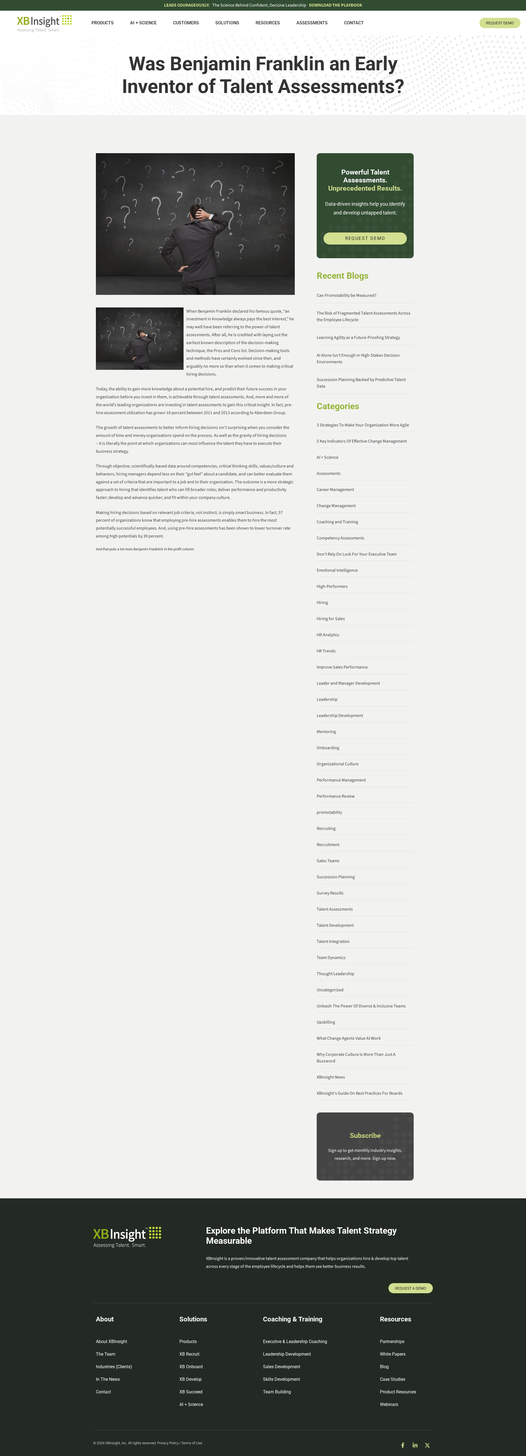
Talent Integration (333, 941)
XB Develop (190, 1379)
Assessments (312, 22)
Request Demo (365, 238)
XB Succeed (190, 1391)
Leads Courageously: (187, 5)
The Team (105, 1354)
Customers (186, 22)
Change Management (336, 506)
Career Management (335, 490)
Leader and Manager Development (348, 683)
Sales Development (281, 1366)
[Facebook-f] (402, 1445)
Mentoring (326, 732)
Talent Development (335, 925)
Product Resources (398, 1391)
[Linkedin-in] (415, 1445)
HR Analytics (328, 635)
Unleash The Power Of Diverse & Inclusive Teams (361, 1006)
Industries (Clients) (114, 1366)
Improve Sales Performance (342, 667)
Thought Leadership (335, 974)
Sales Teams (328, 861)
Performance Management (341, 780)
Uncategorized (330, 990)
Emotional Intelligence (337, 570)
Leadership (327, 699)
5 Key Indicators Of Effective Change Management (362, 441)
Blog (384, 1366)
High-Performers (332, 586)
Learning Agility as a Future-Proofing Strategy (358, 338)
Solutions (227, 22)
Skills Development (281, 1379)
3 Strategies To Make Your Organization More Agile (363, 425)
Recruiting (326, 829)
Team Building (277, 1391)
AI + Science (143, 22)
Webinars (389, 1404)
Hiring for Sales (331, 619)
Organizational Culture (338, 764)
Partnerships (392, 1341)
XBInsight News (331, 1077)
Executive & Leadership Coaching (295, 1341)
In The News (108, 1379)
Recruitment (328, 845)
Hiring (322, 603)
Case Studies (392, 1379)
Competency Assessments (340, 538)
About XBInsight (111, 1341)
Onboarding (328, 748)
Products (103, 22)
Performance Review (336, 796)
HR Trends (326, 651)
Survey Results (330, 893)
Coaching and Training (337, 522)
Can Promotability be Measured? (346, 295)
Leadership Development (340, 716)
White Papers (392, 1354)
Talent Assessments (335, 909)
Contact (354, 22)
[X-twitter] (427, 1445)
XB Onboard (191, 1366)
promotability (329, 812)
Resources (268, 22)
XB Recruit (189, 1354)
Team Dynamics (331, 958)
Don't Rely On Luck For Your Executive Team (357, 554)
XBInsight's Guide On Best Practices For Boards (359, 1093)
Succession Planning (336, 877)
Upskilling (326, 1022)
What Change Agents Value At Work (349, 1038)
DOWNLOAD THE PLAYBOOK (335, 5)
